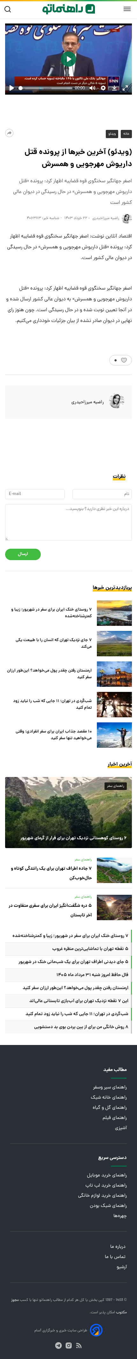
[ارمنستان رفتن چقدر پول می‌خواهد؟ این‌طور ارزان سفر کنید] (114, 674)
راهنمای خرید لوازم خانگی (102, 1196)
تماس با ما (116, 1257)
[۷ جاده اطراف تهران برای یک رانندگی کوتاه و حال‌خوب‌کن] (114, 870)
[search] (9, 9)
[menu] (127, 9)
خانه (126, 134)
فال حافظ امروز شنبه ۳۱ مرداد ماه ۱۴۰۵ (92, 975)
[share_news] (9, 133)
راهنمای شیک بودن (108, 1206)
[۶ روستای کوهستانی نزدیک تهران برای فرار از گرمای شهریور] (68, 812)
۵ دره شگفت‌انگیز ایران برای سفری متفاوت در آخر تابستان (50, 910)
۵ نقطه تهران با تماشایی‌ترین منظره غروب (90, 949)
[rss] (79, 1345)
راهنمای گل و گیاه (110, 1108)
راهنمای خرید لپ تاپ (106, 1185)
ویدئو (112, 134)
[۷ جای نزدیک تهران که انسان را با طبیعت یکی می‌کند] (114, 643)
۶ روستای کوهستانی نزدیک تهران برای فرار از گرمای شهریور (73, 838)
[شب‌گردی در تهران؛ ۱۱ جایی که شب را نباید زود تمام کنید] (114, 704)
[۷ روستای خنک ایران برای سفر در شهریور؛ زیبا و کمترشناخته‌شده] (114, 613)
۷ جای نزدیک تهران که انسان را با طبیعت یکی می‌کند (54, 643)
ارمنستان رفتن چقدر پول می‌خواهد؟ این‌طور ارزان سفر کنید (49, 674)
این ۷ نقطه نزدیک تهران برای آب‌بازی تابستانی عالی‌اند (78, 1001)
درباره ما (118, 1247)
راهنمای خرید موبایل (107, 1175)
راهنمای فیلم (115, 1118)
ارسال (23, 554)
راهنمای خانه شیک (109, 1097)
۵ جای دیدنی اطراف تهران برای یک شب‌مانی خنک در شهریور (73, 962)
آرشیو (122, 1267)
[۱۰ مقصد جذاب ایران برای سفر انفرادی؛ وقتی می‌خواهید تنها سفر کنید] (114, 735)
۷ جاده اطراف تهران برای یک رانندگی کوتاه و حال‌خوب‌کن (51, 873)
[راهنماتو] (68, 9)
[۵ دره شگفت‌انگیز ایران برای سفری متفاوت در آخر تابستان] (114, 907)
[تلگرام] (58, 1345)
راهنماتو (45, 1300)
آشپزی (121, 1128)
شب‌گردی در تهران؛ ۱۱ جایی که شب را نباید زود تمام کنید (52, 704)
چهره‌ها (120, 1216)
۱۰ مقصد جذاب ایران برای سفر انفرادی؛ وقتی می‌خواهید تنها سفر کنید (54, 735)
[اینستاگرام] (68, 1345)
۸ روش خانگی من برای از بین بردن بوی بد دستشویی (81, 1027)
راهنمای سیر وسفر (110, 1087)
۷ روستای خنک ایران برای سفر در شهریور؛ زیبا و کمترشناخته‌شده (51, 613)
